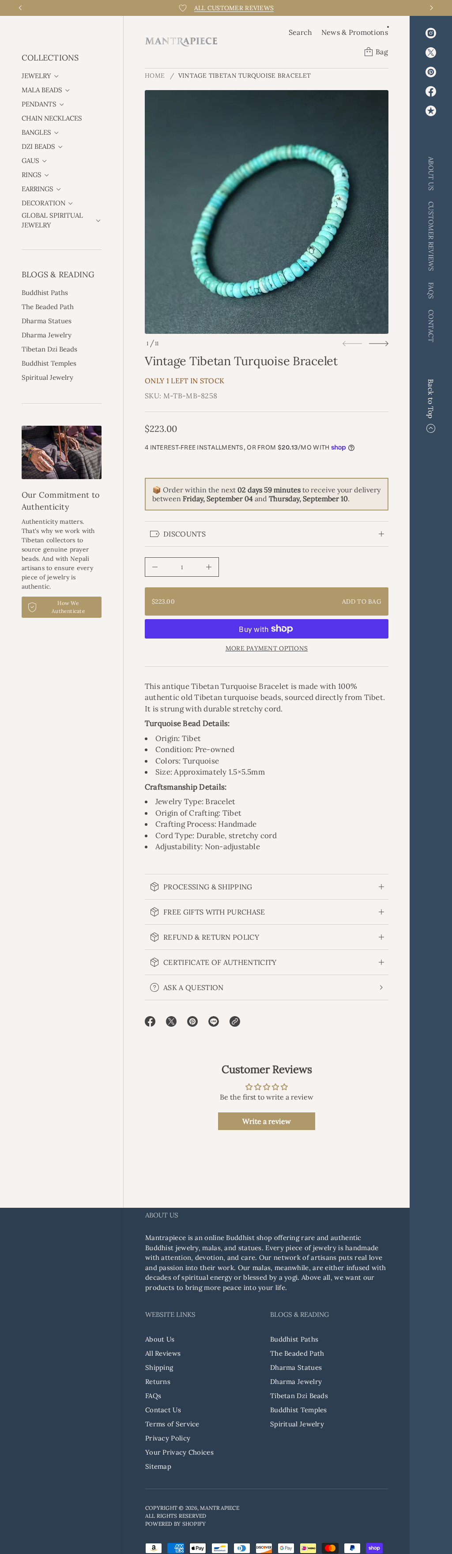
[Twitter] (431, 52)
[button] (300, 32)
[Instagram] (431, 33)
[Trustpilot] (431, 111)
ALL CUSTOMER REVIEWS (234, 8)
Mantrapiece (219, 1508)
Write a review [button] (266, 1121)
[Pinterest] (431, 72)
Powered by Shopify (175, 1523)
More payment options (267, 648)
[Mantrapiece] (181, 42)
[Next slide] (378, 343)
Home (155, 75)
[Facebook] (431, 91)
